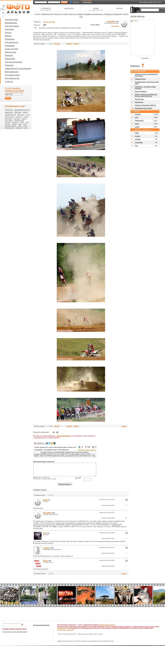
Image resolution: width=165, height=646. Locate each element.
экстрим (78, 28)
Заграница (9, 39)
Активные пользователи (142, 130)
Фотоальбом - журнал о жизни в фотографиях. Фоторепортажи (14, 90)
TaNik (137, 133)
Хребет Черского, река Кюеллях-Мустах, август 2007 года (146, 95)
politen (137, 127)
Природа (9, 55)
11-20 (56, 44)
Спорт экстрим (11, 49)
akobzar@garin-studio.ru (107, 625)
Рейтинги (135, 66)
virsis (136, 117)
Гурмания (9, 65)
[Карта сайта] (3, 12)
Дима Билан (139, 102)
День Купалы (139, 99)
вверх (125, 426)
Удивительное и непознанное (18, 68)
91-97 (76, 44)
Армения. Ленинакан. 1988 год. (145, 105)
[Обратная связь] (3, 9)
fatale (45, 500)
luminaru (138, 114)
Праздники (9, 46)
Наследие (9, 29)
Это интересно (11, 42)
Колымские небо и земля (143, 108)
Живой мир (10, 59)
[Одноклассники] (52, 443)
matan (137, 124)
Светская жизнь (12, 26)
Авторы (137, 111)
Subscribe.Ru (16, 88)
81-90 (69, 44)
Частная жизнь (11, 20)
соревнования (65, 28)
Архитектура (10, 52)
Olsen (45, 561)
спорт (73, 28)
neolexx (46, 548)
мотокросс (42, 28)
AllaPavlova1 (139, 120)
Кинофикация (11, 23)
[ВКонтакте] (47, 443)
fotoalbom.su (61, 628)
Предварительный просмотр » (87, 450)
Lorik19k (138, 139)
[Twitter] (49, 443)
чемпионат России (53, 28)
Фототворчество (12, 78)
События (9, 82)
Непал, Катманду (141, 91)
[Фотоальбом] (18, 10)
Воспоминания (11, 72)
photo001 (111, 21)
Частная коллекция (13, 62)
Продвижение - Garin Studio (65, 630)
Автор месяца (137, 16)
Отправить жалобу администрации (14, 629)
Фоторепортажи (139, 71)
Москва (8, 36)
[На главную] (3, 5)
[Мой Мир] (54, 443)
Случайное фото (12, 75)
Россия (8, 33)
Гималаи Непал (140, 79)
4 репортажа (115, 26)
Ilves (136, 145)
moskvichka (139, 142)
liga (44, 533)
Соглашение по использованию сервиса (14, 631)
